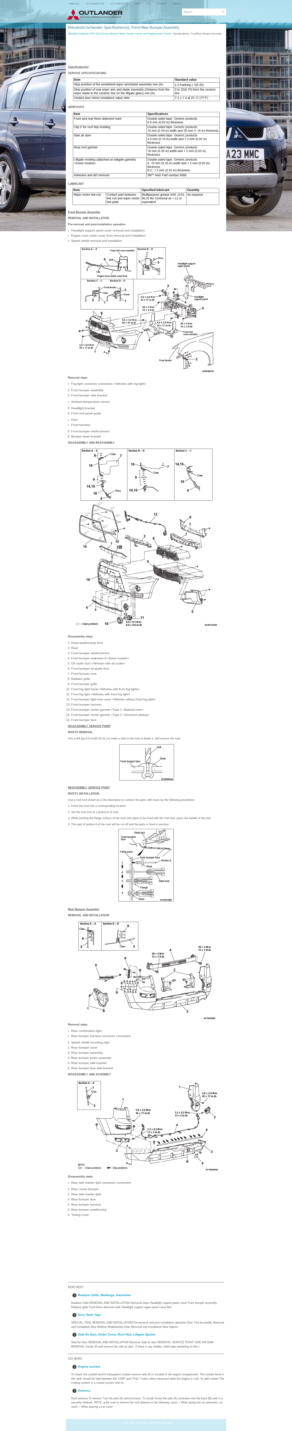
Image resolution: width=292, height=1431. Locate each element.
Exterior (167, 33)
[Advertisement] (146, 50)
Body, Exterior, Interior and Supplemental (140, 33)
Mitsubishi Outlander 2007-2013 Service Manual (93, 33)
